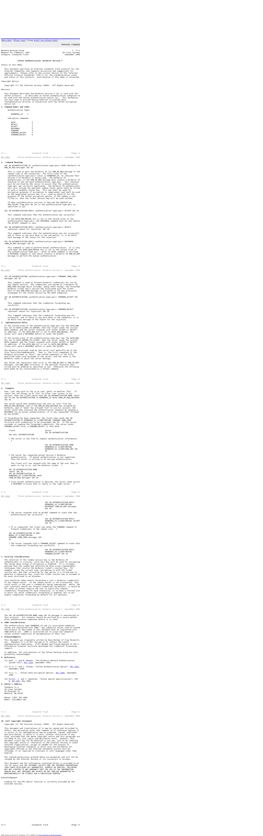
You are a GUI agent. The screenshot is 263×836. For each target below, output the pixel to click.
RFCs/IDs (6, 40)
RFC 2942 (5, 157)
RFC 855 (16, 681)
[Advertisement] (83, 19)
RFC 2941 (74, 667)
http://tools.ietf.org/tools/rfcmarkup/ (50, 835)
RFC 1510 (28, 663)
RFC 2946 (60, 673)
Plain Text (19, 40)
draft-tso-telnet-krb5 (45, 40)
